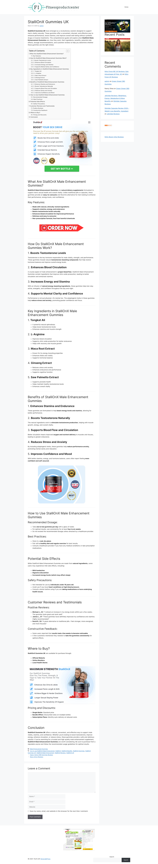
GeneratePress (45, 859)
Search (112, 857)
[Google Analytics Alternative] (108, 125)
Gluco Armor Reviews (36, 757)
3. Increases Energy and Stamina (43, 64)
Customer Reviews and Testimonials (42, 106)
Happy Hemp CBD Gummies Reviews (41, 755)
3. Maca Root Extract (40, 75)
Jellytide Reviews (113, 114)
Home (126, 7)
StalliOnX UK (70, 753)
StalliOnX (58, 751)
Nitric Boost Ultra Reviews (114, 137)
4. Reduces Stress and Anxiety (43, 90)
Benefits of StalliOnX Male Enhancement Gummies (47, 82)
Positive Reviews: (38, 108)
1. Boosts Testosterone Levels (42, 60)
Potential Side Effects (37, 101)
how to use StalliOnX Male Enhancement (42, 751)
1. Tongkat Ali (37, 71)
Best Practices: (38, 99)
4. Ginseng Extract (39, 77)
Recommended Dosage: (40, 97)
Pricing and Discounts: (40, 115)
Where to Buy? (35, 112)
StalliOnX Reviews (60, 753)
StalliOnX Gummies (79, 751)
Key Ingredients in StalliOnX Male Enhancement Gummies (49, 69)
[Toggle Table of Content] (67, 51)
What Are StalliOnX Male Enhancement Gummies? (47, 54)
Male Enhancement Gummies (39, 749)
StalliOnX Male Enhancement (45, 753)
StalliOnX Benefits (67, 751)
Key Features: (37, 56)
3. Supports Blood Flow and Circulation (45, 88)
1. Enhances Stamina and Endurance (44, 84)
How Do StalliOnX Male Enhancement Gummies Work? (48, 58)
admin (107, 81)
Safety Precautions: (39, 103)
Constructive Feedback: (40, 110)
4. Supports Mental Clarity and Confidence (46, 66)
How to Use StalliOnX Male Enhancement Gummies (47, 95)
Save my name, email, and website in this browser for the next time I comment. (59, 811)
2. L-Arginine (37, 73)
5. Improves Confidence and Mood (44, 92)
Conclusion (34, 117)
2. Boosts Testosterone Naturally (43, 86)
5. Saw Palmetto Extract (41, 79)
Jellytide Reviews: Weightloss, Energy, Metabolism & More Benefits (116, 98)
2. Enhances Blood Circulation (42, 62)
